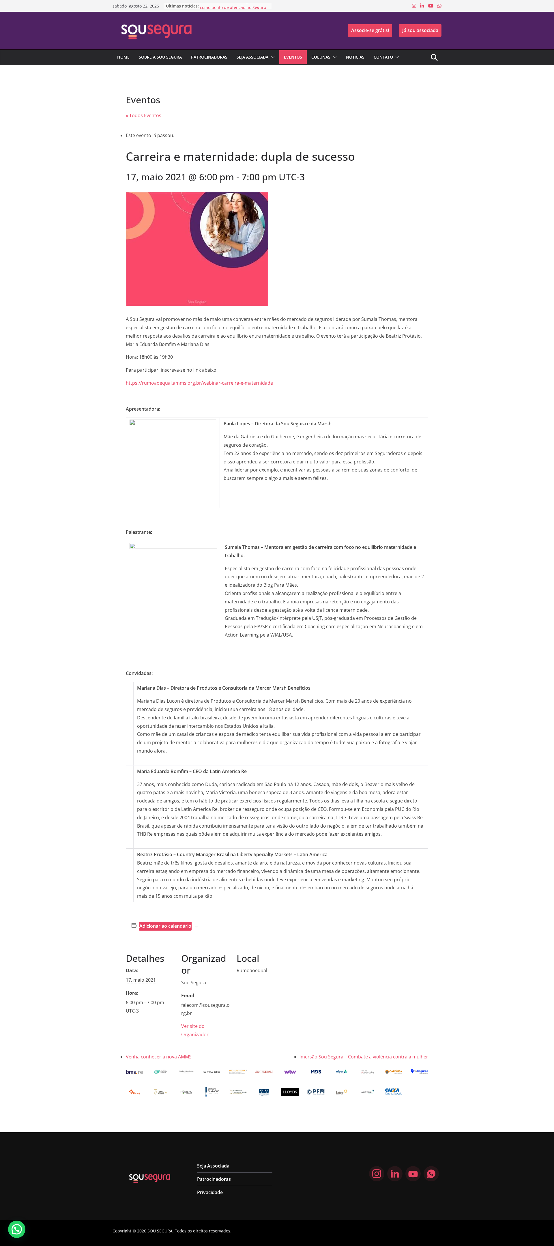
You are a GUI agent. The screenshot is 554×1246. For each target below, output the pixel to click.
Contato (383, 57)
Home (123, 57)
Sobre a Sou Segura (160, 57)
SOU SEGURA (160, 1231)
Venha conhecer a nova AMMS (159, 1057)
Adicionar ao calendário (165, 926)
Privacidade (210, 1192)
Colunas (320, 57)
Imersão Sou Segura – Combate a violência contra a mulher (364, 1057)
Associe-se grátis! (370, 30)
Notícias (355, 57)
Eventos (293, 57)
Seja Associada (252, 57)
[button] (271, 57)
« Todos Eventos (143, 115)
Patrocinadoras (209, 57)
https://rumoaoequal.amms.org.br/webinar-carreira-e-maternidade (199, 383)
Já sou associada (420, 30)
